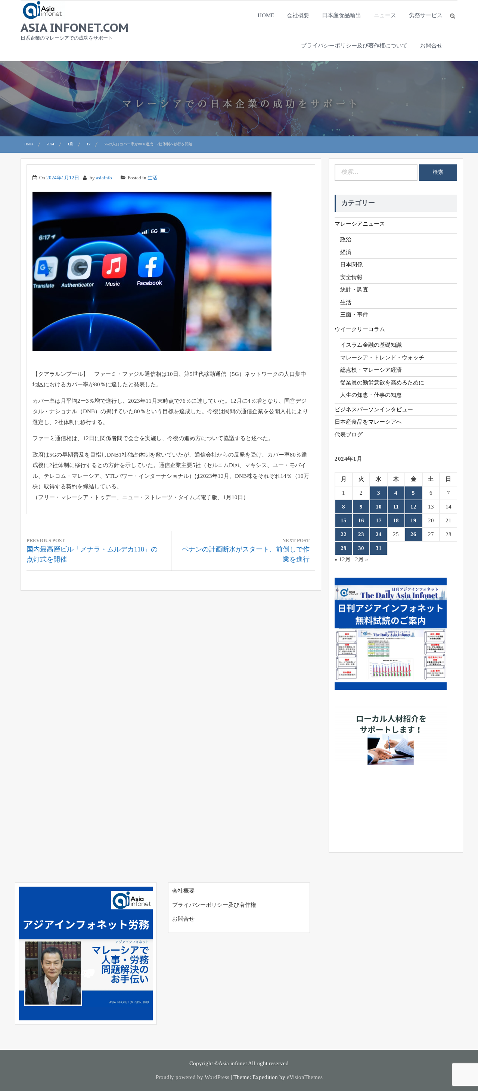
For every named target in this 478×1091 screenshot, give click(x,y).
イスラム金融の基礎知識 (371, 345)
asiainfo (104, 177)
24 (379, 534)
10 (379, 507)
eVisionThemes (305, 1077)
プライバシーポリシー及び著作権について (354, 46)
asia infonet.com (75, 27)
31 (379, 548)
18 (396, 520)
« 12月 (343, 559)
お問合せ (431, 46)
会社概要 (298, 15)
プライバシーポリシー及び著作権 (214, 905)
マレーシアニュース (360, 224)
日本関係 (351, 265)
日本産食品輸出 (341, 15)
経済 (345, 252)
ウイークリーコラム (360, 329)
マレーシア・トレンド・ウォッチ (382, 358)
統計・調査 (354, 290)
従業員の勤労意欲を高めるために (382, 383)
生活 (152, 177)
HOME (266, 15)
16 (361, 520)
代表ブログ (349, 435)
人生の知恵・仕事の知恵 (371, 395)
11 (396, 507)
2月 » (361, 559)
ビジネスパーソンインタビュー (374, 409)
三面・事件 (354, 315)
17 (379, 520)
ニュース (385, 15)
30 (361, 548)
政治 (345, 239)
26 (413, 534)
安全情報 (351, 277)
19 (413, 520)
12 (413, 507)
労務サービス (426, 15)
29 (344, 548)
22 (344, 534)
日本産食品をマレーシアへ (368, 422)
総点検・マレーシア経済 (371, 370)
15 (344, 520)
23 (361, 534)
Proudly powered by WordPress (192, 1077)
